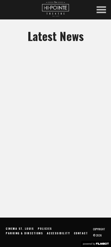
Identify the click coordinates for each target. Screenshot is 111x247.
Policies (45, 228)
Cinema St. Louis (20, 228)
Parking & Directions (24, 233)
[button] (101, 9)
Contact (81, 233)
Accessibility (58, 233)
